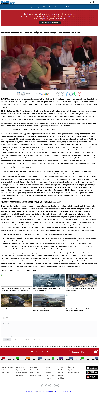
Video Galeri (61, 370)
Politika (68, 7)
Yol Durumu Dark (6, 370)
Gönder (7, 339)
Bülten (44, 7)
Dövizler (48, 370)
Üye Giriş (71, 367)
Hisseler (60, 358)
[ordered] (26, 339)
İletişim (35, 391)
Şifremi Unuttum (73, 372)
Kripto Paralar (92, 358)
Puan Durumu (49, 358)
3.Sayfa (31, 7)
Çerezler (49, 391)
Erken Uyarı (20, 270)
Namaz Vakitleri (13, 358)
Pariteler (69, 358)
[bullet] (28, 339)
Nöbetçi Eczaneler (21, 372)
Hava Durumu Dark (7, 367)
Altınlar (48, 367)
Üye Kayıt (71, 370)
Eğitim (55, 7)
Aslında (4, 270)
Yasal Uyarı (70, 391)
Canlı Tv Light (5, 372)
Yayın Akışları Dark (21, 370)
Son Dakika (19, 375)
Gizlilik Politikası (42, 391)
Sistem (34, 270)
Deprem (11, 270)
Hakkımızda (29, 391)
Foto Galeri (61, 367)
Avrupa (38, 7)
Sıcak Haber (61, 378)
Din (50, 7)
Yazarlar (60, 372)
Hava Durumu (37, 358)
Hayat (61, 7)
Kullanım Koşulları (62, 391)
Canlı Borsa (33, 367)
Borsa (3, 358)
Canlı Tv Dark (20, 367)
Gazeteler (26, 358)
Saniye (28, 270)
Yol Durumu (80, 358)
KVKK (54, 391)
